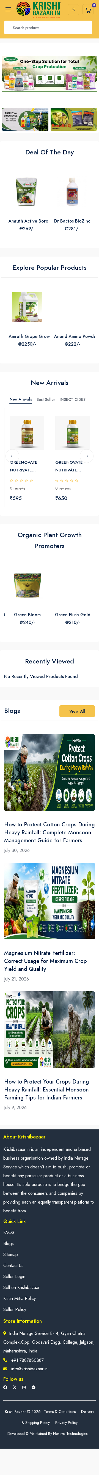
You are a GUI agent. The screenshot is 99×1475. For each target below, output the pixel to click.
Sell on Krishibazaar (21, 1287)
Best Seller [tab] (46, 399)
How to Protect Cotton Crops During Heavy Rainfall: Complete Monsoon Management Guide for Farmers (49, 833)
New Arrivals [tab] (21, 399)
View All (77, 711)
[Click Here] (40, 421)
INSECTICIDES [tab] (73, 399)
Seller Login (14, 1276)
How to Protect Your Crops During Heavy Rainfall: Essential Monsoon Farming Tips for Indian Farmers (46, 1090)
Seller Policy (14, 1309)
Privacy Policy (66, 1422)
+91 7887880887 (27, 1360)
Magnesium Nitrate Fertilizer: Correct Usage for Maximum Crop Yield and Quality (45, 961)
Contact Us (13, 1265)
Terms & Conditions (60, 1411)
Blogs (8, 1243)
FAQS (8, 1232)
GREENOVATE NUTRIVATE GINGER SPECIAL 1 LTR (27, 466)
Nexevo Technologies (70, 1433)
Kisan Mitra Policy (19, 1298)
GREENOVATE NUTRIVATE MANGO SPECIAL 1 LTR (72, 466)
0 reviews (17, 488)
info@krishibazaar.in (29, 1369)
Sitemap (10, 1254)
